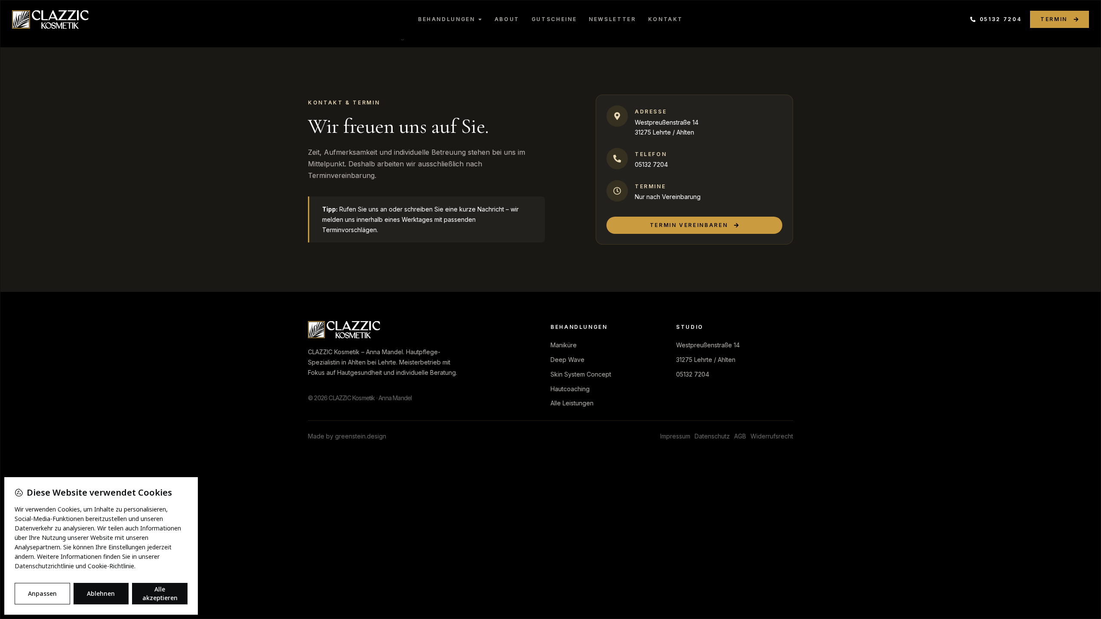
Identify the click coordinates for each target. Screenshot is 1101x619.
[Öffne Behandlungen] (480, 19)
